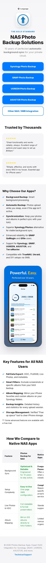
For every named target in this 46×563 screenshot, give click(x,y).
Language (24, 9)
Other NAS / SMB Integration (23, 111)
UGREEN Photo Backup (23, 88)
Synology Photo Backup (23, 66)
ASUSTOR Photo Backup (23, 100)
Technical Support (23, 554)
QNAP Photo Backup (23, 77)
